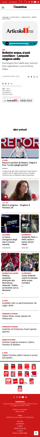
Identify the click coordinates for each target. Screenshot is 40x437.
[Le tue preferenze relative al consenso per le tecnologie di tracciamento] (36, 433)
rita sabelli (6, 90)
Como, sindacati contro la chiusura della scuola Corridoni (29, 279)
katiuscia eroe (7, 94)
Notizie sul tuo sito (20, 428)
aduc (8, 89)
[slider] (19, 43)
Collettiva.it (20, 402)
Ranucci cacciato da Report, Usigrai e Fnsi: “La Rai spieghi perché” (19, 163)
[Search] (21, 2)
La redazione (13, 2)
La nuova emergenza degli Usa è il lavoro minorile (9, 241)
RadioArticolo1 (26, 17)
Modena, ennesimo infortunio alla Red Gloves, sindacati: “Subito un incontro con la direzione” (10, 282)
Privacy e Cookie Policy (20, 433)
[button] (28, 77)
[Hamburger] (3, 7)
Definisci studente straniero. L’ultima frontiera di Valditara (18, 343)
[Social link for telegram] (38, 2)
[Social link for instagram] (32, 2)
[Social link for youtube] (35, 2)
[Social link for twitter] (26, 2)
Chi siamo (20, 421)
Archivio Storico (15, 17)
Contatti (4, 2)
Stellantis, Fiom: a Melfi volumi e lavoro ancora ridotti (29, 241)
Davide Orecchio (6, 247)
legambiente (6, 92)
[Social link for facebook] (29, 2)
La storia (20, 431)
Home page (5, 17)
